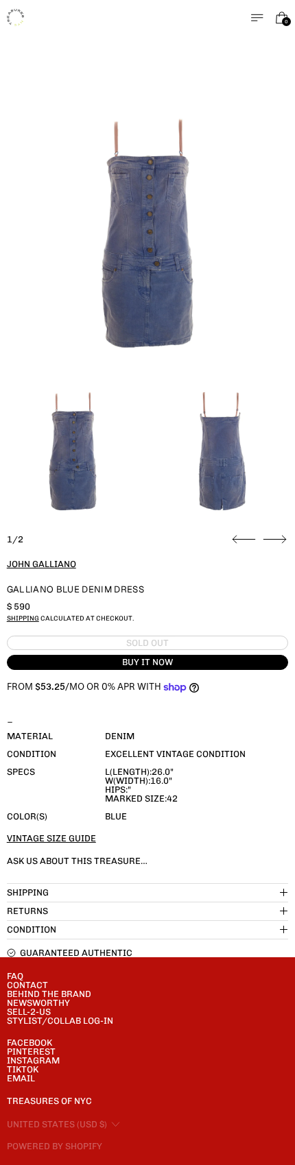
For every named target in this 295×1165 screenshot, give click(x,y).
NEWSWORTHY (38, 1003)
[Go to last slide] (244, 540)
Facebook (29, 1042)
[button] (148, 233)
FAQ (15, 976)
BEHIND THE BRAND (49, 994)
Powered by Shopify (54, 1146)
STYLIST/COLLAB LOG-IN (60, 1021)
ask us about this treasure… (77, 861)
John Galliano (41, 564)
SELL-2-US (29, 1012)
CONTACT (27, 985)
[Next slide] (274, 540)
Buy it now (147, 662)
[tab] (72, 451)
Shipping (23, 618)
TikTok (22, 1069)
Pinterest (31, 1051)
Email (21, 1078)
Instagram (33, 1060)
